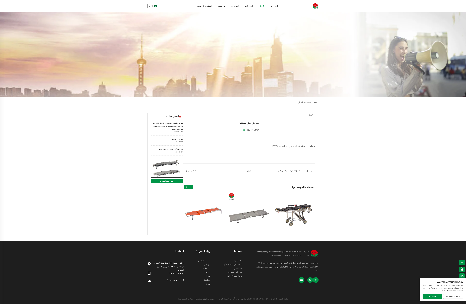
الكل (249, 171)
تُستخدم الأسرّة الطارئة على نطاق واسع (171, 149)
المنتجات (235, 6)
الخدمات (249, 6)
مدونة (208, 284)
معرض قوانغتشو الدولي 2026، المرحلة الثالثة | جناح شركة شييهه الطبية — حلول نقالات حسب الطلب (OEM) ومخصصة (167, 126)
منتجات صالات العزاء (233, 276)
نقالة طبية (238, 260)
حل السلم (238, 268)
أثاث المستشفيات (235, 272)
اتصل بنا (274, 6)
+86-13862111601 (176, 273)
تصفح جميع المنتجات (167, 181)
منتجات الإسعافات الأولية (232, 264)
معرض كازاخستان (177, 139)
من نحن (221, 6)
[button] (191, 187)
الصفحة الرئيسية (204, 6)
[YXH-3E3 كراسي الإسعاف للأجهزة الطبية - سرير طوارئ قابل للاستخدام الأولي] (294, 213)
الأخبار (261, 6)
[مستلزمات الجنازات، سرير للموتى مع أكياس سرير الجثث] (249, 213)
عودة (311, 115)
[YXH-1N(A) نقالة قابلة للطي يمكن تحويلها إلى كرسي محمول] (204, 213)
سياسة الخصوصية (185, 299)
